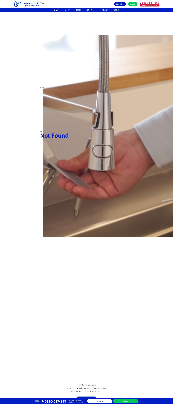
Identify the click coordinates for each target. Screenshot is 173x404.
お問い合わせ (120, 4)
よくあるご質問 (103, 10)
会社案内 (56, 10)
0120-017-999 (150, 3)
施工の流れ (89, 10)
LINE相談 (132, 4)
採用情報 (116, 10)
